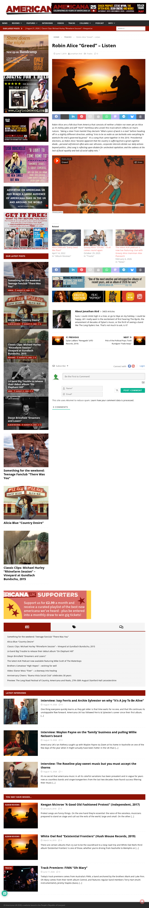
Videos (60, 23)
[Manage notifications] (142, 901)
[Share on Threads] (140, 116)
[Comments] (121, 627)
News (4, 23)
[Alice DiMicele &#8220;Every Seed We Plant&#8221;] (66, 238)
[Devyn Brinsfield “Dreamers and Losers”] (26, 413)
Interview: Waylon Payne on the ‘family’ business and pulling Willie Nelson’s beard (89, 734)
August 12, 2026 (50, 771)
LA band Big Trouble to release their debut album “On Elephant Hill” (25, 384)
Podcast (99, 23)
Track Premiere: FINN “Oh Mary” (64, 868)
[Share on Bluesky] (132, 116)
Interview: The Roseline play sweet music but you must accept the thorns (88, 765)
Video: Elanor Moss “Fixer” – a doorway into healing (32, 670)
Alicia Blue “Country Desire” (24, 320)
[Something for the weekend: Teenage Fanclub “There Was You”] (26, 450)
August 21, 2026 (23, 290)
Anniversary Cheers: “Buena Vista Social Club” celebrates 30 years (39, 675)
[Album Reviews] (21, 815)
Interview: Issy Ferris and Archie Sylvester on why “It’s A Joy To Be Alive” (92, 700)
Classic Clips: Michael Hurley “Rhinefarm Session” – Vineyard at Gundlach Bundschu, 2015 (24, 349)
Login (142, 366)
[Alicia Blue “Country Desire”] (26, 312)
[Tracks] (21, 879)
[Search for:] (130, 28)
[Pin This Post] (81, 116)
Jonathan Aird (76, 53)
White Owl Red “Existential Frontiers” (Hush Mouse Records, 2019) (88, 836)
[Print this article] (98, 116)
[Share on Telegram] (123, 116)
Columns (84, 23)
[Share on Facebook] (56, 116)
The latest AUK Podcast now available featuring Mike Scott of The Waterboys (44, 661)
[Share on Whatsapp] (107, 116)
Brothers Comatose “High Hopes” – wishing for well (32, 665)
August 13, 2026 (50, 740)
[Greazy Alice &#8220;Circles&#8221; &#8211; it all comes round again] (98, 238)
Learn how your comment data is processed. (112, 400)
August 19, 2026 (50, 704)
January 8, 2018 (49, 808)
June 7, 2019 (61, 53)
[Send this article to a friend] (90, 116)
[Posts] (27, 627)
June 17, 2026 (49, 872)
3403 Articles (108, 311)
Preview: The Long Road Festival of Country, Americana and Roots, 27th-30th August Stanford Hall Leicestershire (61, 680)
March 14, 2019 (49, 840)
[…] (42, 715)
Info (110, 23)
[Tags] (74, 627)
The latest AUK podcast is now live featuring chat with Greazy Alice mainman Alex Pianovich (129, 251)
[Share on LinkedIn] (73, 116)
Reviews (16, 23)
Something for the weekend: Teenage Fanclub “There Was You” (24, 283)
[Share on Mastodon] (115, 116)
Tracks (71, 23)
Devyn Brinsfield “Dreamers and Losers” (24, 419)
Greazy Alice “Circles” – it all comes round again (97, 249)
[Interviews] (21, 711)
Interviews (47, 23)
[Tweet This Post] (65, 116)
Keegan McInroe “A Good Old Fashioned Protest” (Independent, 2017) (90, 804)
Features (30, 23)
